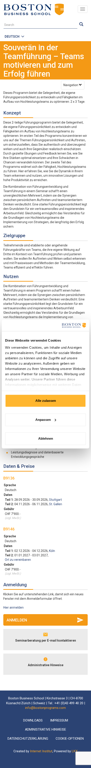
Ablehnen (45, 438)
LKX (75, 751)
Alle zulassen (45, 400)
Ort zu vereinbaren (18, 559)
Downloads (33, 720)
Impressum (59, 720)
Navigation (71, 85)
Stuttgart (55, 499)
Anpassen (43, 420)
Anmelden (17, 620)
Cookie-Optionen (70, 739)
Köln (52, 551)
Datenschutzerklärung (28, 739)
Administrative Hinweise (45, 665)
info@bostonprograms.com (45, 708)
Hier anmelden (13, 607)
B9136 (9, 478)
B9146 (9, 529)
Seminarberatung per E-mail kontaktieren (45, 640)
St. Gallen (55, 504)
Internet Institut (41, 751)
